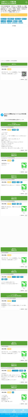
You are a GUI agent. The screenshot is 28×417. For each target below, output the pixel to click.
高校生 (5, 279)
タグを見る (14, 25)
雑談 (17, 129)
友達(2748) (21, 23)
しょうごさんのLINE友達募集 (8, 298)
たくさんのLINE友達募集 (7, 274)
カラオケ (14, 276)
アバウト (5, 411)
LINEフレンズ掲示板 (8, 2)
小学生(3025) (14, 23)
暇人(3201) (9, 23)
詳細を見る (14, 155)
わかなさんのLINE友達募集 (8, 157)
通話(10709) (24, 18)
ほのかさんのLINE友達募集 (8, 179)
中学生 (18, 276)
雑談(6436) (15, 21)
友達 (13, 392)
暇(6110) (20, 21)
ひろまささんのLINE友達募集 (8, 389)
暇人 (21, 182)
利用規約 (14, 411)
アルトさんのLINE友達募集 (8, 201)
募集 (13, 160)
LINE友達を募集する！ (14, 14)
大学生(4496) (3, 23)
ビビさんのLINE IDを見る (14, 124)
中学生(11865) (18, 18)
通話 (20, 203)
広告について (23, 411)
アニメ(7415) (9, 21)
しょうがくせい (15, 370)
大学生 (21, 276)
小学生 (18, 182)
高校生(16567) (3, 18)
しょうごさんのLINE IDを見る (14, 295)
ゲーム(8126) (3, 21)
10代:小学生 (4, 69)
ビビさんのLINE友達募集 (7, 127)
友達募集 (9, 69)
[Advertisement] (14, 42)
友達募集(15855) (11, 18)
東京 (2, 279)
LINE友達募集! (4, 66)
